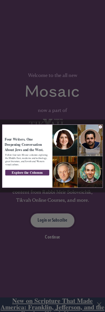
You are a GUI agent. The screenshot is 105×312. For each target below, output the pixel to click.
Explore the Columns (27, 172)
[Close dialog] (100, 127)
